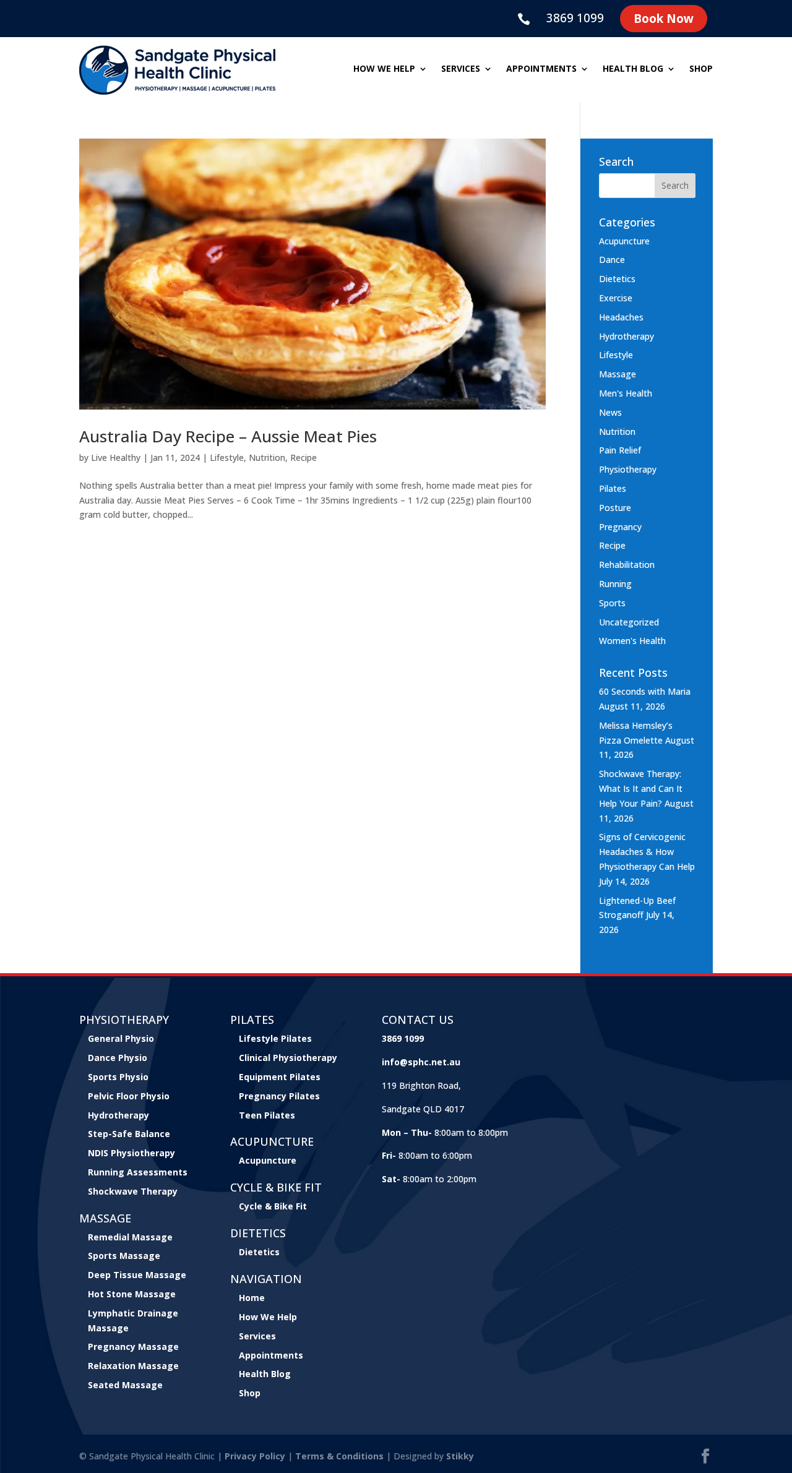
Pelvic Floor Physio (129, 1096)
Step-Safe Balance (129, 1134)
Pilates (612, 488)
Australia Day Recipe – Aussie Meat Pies (228, 436)
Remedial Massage (130, 1237)
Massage (617, 374)
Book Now (664, 19)
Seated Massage (125, 1385)
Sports (612, 603)
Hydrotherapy (626, 336)
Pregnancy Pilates (279, 1096)
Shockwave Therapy (133, 1191)
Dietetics (617, 279)
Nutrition (267, 457)
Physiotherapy (627, 469)
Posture (615, 507)
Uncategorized (629, 622)
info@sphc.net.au (421, 1062)
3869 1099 (575, 18)
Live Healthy (115, 457)
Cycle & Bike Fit (273, 1206)
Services (460, 69)
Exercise (615, 298)
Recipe (303, 457)
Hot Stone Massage (132, 1294)
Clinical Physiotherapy (288, 1057)
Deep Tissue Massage (137, 1275)
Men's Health (625, 393)
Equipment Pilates (280, 1077)
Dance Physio (117, 1057)
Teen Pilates (267, 1115)
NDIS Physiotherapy (131, 1153)
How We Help (268, 1317)
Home (252, 1297)
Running (615, 584)
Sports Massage (124, 1255)
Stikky (460, 1456)
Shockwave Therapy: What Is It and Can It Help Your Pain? (640, 788)
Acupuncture (624, 241)
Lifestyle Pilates (275, 1038)
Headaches (621, 317)
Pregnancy (620, 527)
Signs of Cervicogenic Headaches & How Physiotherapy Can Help (647, 851)
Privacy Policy (255, 1456)
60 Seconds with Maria (645, 691)
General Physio (121, 1038)
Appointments (541, 69)
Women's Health (632, 640)
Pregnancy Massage (133, 1346)
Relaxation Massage (133, 1366)
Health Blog (633, 69)
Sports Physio (118, 1077)
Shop (701, 69)
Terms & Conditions (339, 1456)
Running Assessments (137, 1172)
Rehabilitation (627, 564)
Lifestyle (227, 457)
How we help (384, 69)
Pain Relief (620, 450)
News (610, 412)
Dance (612, 259)
